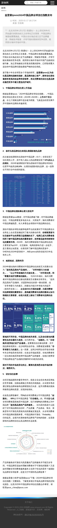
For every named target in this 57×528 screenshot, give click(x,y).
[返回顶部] (51, 472)
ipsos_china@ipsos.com (17, 487)
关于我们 (28, 502)
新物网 (4, 2)
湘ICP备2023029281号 (34, 515)
